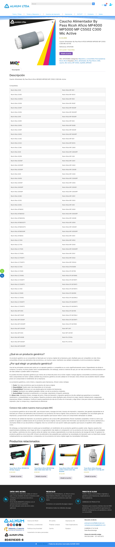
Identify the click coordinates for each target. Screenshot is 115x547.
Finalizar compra (54, 524)
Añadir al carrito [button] (16, 476)
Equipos (68, 528)
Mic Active (68, 63)
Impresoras (68, 14)
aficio (76, 61)
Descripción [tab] (16, 70)
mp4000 (82, 63)
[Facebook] (8, 525)
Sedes (101, 14)
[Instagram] (17, 525)
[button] (52, 22)
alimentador (82, 61)
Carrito (51, 528)
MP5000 (88, 63)
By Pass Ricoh (91, 61)
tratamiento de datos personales (37, 532)
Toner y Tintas (16, 14)
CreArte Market (42, 544)
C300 (98, 61)
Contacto (91, 14)
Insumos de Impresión (53, 14)
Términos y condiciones (35, 524)
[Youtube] (11, 525)
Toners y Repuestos (33, 14)
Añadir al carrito (66, 53)
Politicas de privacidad (34, 528)
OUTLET (80, 14)
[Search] (93, 4)
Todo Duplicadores (71, 524)
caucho (61, 63)
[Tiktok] (20, 525)
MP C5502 (75, 63)
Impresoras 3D (70, 521)
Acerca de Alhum (32, 521)
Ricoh (65, 61)
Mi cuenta (52, 521)
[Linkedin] (14, 525)
